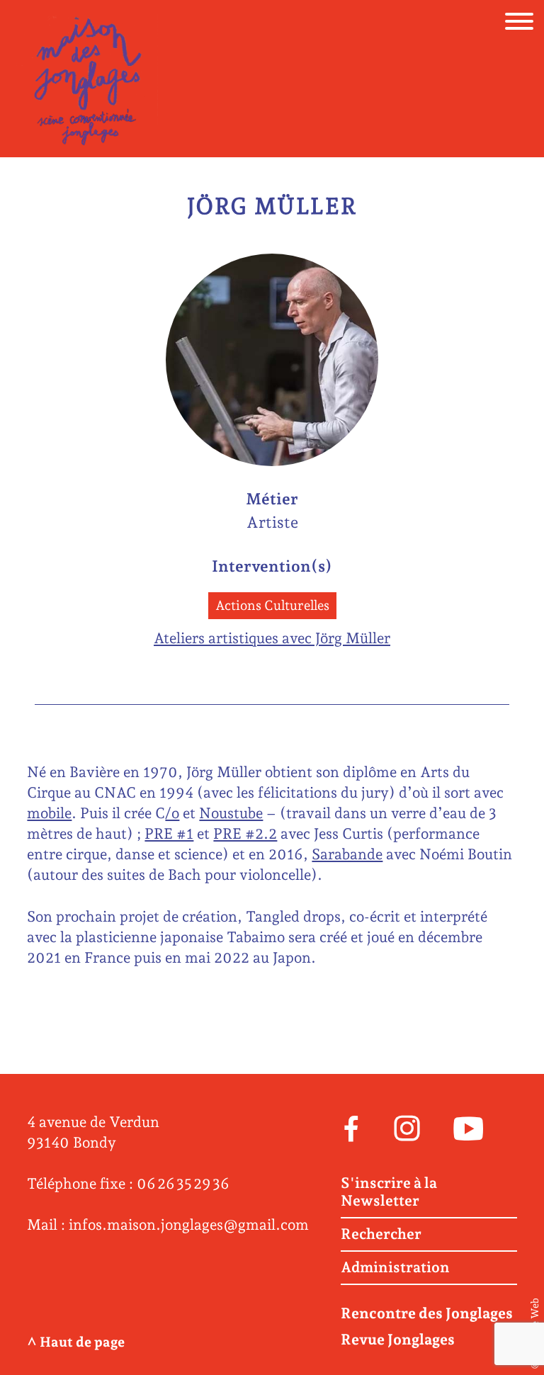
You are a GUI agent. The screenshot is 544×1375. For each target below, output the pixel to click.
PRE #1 (168, 833)
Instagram (406, 1127)
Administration (395, 1267)
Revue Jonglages (398, 1339)
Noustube (231, 813)
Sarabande (347, 854)
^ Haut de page (76, 1342)
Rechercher (381, 1234)
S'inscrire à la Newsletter (389, 1192)
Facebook (351, 1127)
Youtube (468, 1127)
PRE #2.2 (245, 833)
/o (172, 813)
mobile (49, 813)
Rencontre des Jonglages (427, 1313)
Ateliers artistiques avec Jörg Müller (272, 638)
